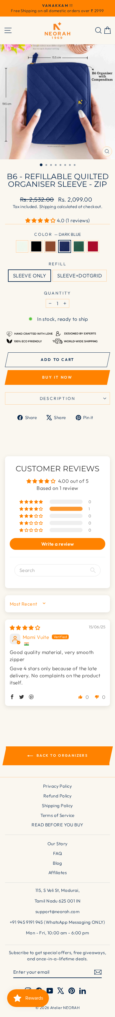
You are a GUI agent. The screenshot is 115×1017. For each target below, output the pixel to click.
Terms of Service (57, 815)
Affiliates (57, 872)
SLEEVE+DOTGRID (79, 275)
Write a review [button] (57, 544)
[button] (41, 220)
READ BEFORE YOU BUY (57, 825)
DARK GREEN (79, 246)
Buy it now (57, 377)
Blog (57, 863)
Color (57, 234)
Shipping (47, 206)
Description (57, 398)
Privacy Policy (57, 786)
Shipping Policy (57, 805)
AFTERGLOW (22, 246)
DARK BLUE (64, 246)
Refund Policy (57, 796)
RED (93, 246)
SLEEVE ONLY (29, 275)
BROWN (50, 246)
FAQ (57, 853)
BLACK (36, 246)
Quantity (57, 293)
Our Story (57, 843)
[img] (25, 627)
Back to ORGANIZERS (61, 755)
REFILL (58, 263)
